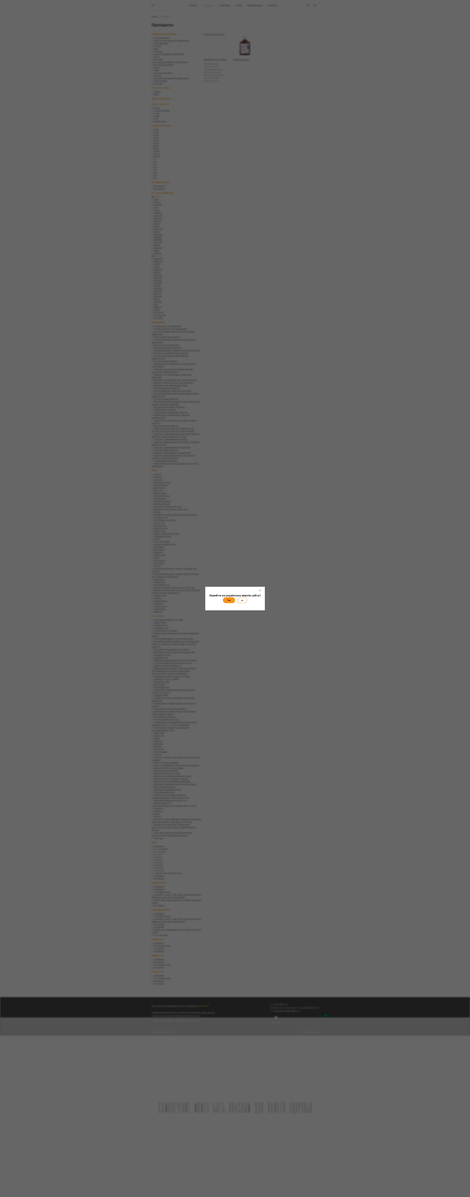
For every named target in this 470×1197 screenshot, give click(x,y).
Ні (242, 600)
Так (229, 600)
